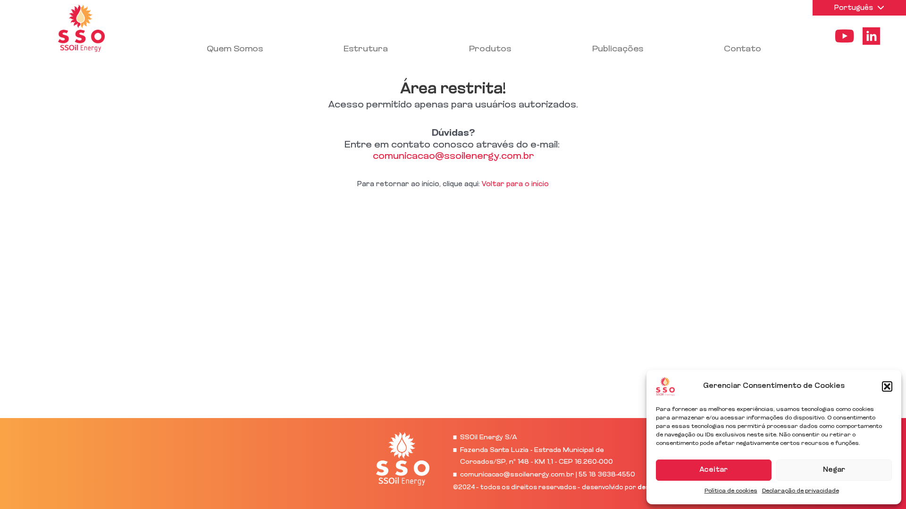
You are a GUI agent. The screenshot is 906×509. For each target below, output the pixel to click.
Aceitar (714, 470)
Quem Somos (235, 49)
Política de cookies (731, 491)
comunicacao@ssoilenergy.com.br (453, 156)
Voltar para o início (515, 184)
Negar (834, 470)
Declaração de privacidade (800, 491)
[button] (887, 386)
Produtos (490, 49)
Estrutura (366, 49)
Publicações (617, 49)
